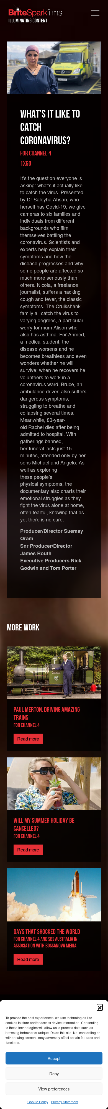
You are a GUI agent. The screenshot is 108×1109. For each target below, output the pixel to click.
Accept (54, 1058)
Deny (54, 1073)
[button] (99, 1007)
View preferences (54, 1089)
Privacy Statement (64, 1101)
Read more (28, 739)
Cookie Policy (37, 1101)
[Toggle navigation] (95, 13)
